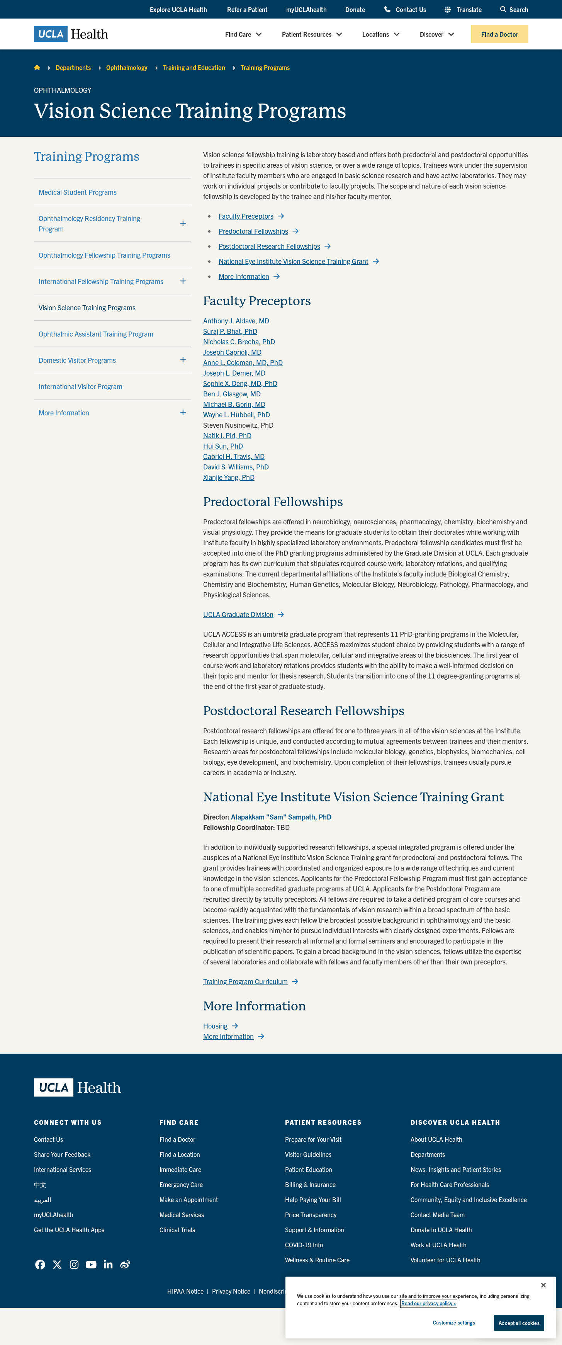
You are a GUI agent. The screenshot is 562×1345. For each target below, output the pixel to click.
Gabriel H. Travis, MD (234, 456)
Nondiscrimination (283, 1291)
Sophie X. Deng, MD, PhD (240, 383)
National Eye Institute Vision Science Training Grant (293, 261)
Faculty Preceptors (246, 216)
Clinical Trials (177, 1229)
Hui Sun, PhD (223, 445)
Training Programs (265, 67)
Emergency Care (181, 1184)
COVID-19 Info (304, 1244)
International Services (62, 1169)
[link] (40, 1264)
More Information (64, 412)
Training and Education (194, 67)
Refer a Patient (247, 9)
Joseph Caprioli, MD (232, 351)
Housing (215, 1026)
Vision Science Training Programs (87, 307)
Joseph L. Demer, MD (234, 372)
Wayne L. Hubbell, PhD (236, 414)
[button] (179, 10)
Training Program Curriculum (245, 981)
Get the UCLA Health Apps (69, 1229)
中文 (40, 1184)
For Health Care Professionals (450, 1184)
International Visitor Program (80, 386)
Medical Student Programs (78, 191)
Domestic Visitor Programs (77, 359)
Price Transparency (310, 1214)
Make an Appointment (189, 1199)
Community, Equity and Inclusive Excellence (469, 1199)
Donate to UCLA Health (441, 1229)
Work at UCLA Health (439, 1244)
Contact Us (411, 9)
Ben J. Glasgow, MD (232, 393)
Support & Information (314, 1229)
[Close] (543, 1285)
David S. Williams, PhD (236, 466)
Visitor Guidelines (308, 1154)
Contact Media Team (438, 1214)
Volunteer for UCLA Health (446, 1259)
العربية (42, 1199)
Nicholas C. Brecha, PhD (239, 341)
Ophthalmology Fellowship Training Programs (104, 254)
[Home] (37, 67)
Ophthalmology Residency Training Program (89, 223)
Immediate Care (180, 1169)
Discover (431, 34)
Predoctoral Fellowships (253, 231)
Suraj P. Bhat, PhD (230, 330)
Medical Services (182, 1214)
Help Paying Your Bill (313, 1199)
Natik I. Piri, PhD (227, 435)
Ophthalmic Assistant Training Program (96, 333)
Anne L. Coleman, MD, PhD (243, 362)
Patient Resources (306, 34)
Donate (355, 9)
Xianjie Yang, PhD (229, 477)
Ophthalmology (127, 67)
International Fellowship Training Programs (101, 281)
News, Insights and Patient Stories (456, 1169)
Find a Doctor (499, 34)
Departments (73, 67)
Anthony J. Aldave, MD (236, 320)
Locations (375, 34)
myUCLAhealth (306, 9)
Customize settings (454, 1322)
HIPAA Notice (185, 1291)
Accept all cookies (519, 1322)
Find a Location (180, 1154)
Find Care (238, 34)
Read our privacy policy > (428, 1303)
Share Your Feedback (62, 1154)
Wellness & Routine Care (317, 1259)
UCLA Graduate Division (238, 614)
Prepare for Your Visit (313, 1139)
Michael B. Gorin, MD (234, 404)
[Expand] (183, 223)
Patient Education (308, 1169)
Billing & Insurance (310, 1184)
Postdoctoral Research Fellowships (269, 246)
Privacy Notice (231, 1291)
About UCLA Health (436, 1139)
